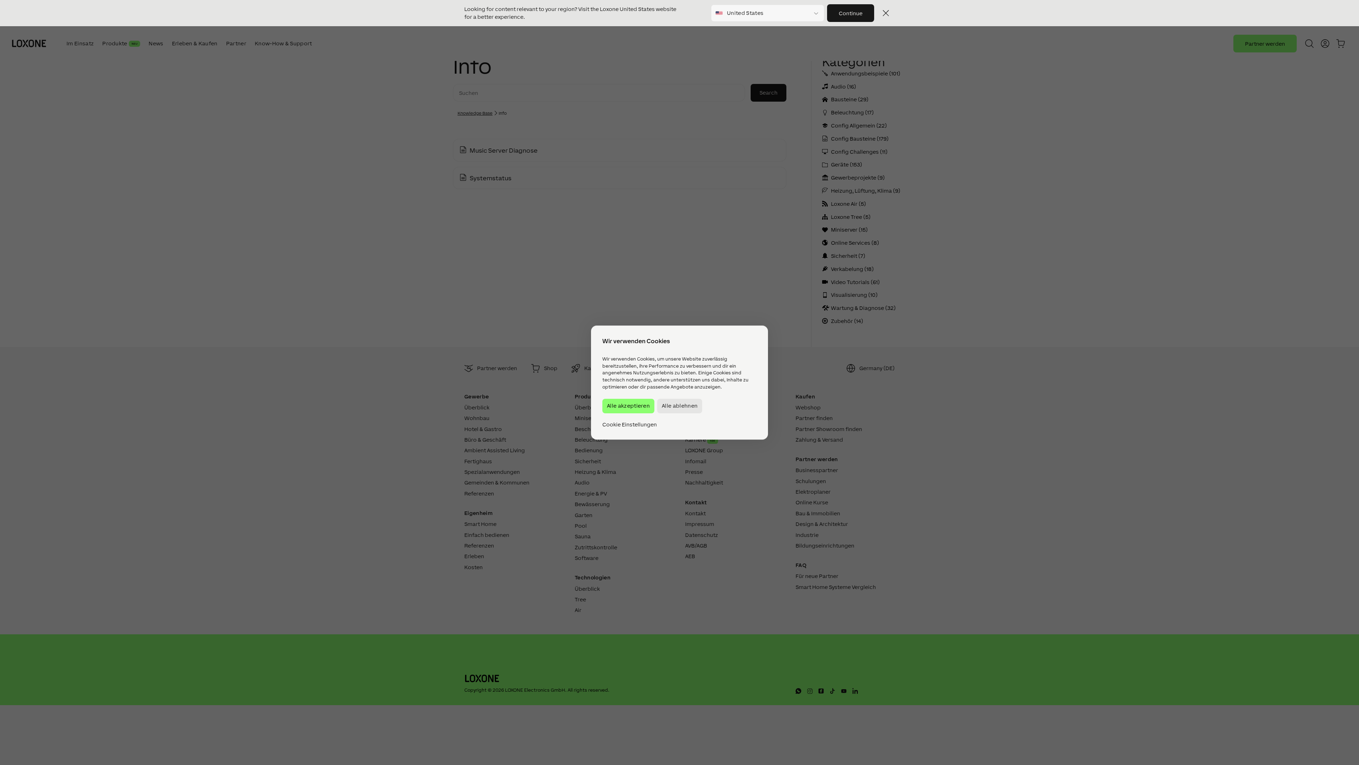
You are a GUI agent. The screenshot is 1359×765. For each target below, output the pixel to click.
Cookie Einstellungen (629, 424)
